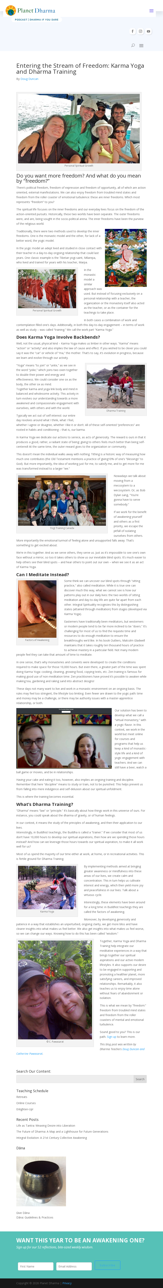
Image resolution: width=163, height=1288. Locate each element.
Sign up (111, 1037)
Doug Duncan (29, 79)
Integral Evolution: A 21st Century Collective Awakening (51, 1138)
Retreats (21, 1097)
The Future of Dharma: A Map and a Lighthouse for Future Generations (62, 1131)
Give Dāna (23, 1213)
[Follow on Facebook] (132, 31)
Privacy (67, 1283)
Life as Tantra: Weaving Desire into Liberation (45, 1125)
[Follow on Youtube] (148, 31)
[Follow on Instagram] (140, 31)
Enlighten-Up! (24, 1109)
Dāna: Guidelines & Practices (34, 1217)
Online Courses (26, 1103)
